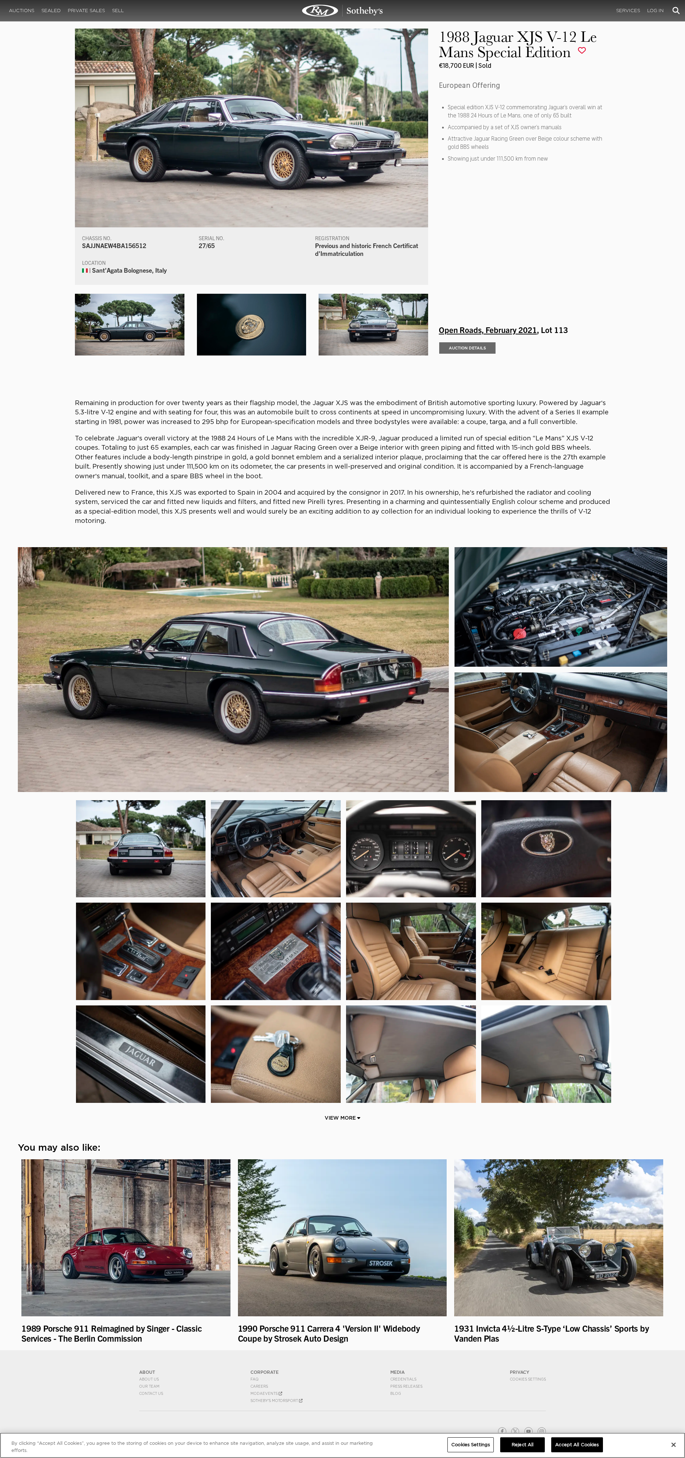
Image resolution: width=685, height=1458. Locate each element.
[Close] (673, 1445)
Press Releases (406, 1386)
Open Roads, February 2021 (488, 329)
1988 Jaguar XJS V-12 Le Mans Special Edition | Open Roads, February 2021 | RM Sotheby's (342, 11)
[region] (342, 1445)
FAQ (254, 1379)
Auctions (21, 10)
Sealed (51, 10)
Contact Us (151, 1393)
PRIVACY (519, 1372)
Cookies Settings (528, 1379)
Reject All (522, 1444)
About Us (149, 1379)
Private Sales (86, 10)
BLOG (395, 1393)
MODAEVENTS (264, 1393)
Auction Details (467, 347)
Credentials (403, 1379)
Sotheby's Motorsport (274, 1400)
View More (341, 1118)
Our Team (149, 1386)
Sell (118, 10)
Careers (259, 1386)
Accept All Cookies (577, 1444)
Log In (655, 10)
